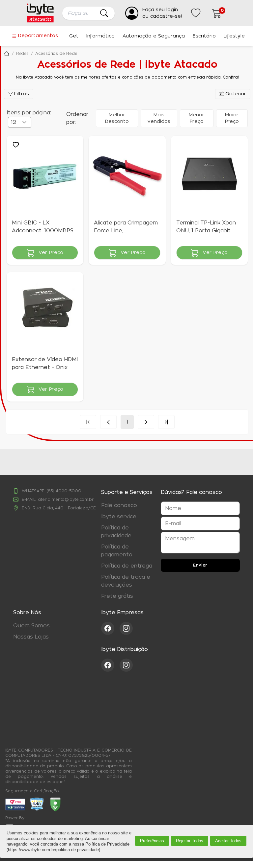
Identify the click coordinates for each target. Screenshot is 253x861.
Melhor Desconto (117, 118)
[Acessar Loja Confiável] (36, 804)
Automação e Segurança (154, 36)
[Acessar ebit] (15, 804)
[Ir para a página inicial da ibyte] (40, 13)
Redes (22, 54)
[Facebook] (110, 628)
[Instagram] (126, 628)
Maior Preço (232, 118)
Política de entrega (126, 566)
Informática (100, 36)
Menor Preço (196, 118)
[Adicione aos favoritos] (16, 145)
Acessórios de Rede (56, 54)
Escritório (204, 36)
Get (73, 36)
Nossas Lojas (31, 637)
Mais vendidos (159, 118)
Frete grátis (117, 596)
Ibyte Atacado (6, 53)
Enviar (200, 565)
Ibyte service (118, 516)
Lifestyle (234, 36)
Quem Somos (31, 625)
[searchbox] (88, 13)
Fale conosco (119, 505)
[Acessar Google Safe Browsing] (55, 804)
